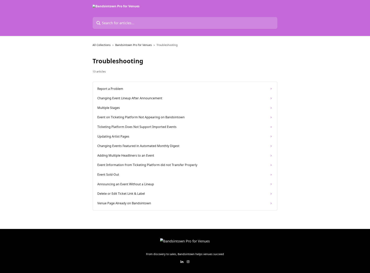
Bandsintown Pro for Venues (133, 45)
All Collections (101, 45)
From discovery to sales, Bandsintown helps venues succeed (185, 254)
